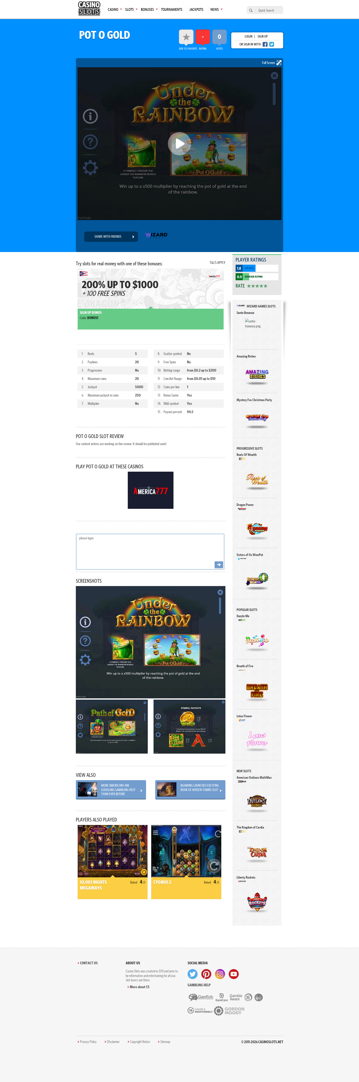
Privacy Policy (88, 1042)
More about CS (139, 987)
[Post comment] (219, 565)
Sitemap (165, 1042)
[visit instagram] (220, 974)
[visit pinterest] (206, 974)
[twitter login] (271, 44)
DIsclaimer (113, 1042)
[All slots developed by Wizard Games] (156, 236)
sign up (263, 36)
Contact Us (89, 963)
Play (257, 330)
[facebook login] (265, 44)
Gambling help (199, 985)
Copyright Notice (140, 1042)
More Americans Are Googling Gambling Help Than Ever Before (118, 789)
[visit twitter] (193, 974)
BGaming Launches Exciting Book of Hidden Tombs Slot (200, 787)
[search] (250, 10)
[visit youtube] (234, 974)
